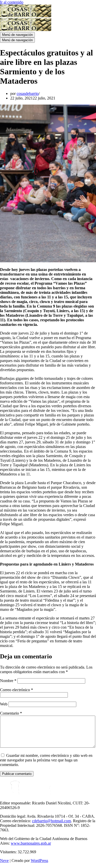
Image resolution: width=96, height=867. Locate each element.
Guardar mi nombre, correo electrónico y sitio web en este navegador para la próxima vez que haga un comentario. (46, 760)
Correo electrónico (16, 690)
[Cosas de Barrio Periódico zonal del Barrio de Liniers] (25, 16)
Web (3, 704)
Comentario (11, 713)
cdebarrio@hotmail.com (51, 821)
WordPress (39, 860)
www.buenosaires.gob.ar (31, 843)
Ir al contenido (11, 2)
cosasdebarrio (28, 93)
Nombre (8, 680)
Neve (4, 860)
